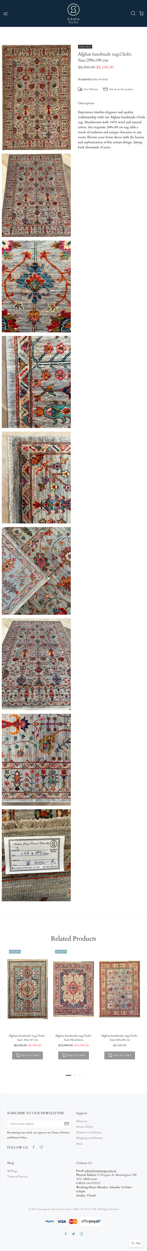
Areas (79, 1144)
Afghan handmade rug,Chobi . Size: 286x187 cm (27, 1038)
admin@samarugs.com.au (100, 1171)
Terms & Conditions (88, 1132)
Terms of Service (17, 1176)
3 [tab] (80, 1075)
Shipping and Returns (89, 1138)
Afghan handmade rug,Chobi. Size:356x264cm (73, 1038)
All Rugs (12, 1171)
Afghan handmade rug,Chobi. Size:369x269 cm (119, 1038)
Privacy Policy (84, 1127)
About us (81, 1121)
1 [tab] (68, 1075)
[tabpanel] (27, 1005)
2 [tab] (75, 1075)
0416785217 (93, 1183)
